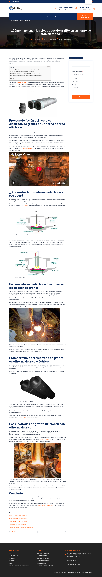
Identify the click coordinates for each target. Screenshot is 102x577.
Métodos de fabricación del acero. (17, 524)
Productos (21, 16)
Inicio (12, 16)
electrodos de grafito (22, 82)
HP (21, 417)
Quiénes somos (34, 16)
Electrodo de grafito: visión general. (18, 518)
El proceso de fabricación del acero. (18, 521)
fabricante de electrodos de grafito (45, 505)
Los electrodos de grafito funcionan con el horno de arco (24, 77)
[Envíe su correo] (76, 8)
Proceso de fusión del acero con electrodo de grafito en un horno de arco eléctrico (30, 69)
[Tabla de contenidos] (47, 67)
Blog (54, 16)
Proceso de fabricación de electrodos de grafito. (21, 527)
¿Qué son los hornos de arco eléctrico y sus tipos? (22, 71)
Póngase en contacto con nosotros (20, 20)
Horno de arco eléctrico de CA (56, 306)
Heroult (26, 205)
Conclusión (13, 78)
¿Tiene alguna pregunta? (65, 7)
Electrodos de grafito (14, 497)
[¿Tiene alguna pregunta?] (55, 8)
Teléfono (74, 78)
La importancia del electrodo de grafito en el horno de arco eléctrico (27, 75)
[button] (93, 7)
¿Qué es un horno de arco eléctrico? (18, 515)
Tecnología (46, 16)
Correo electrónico (77, 71)
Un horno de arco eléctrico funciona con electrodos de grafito (25, 73)
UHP (25, 417)
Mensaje (74, 85)
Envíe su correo (84, 7)
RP (19, 417)
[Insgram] (92, 1)
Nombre (74, 65)
